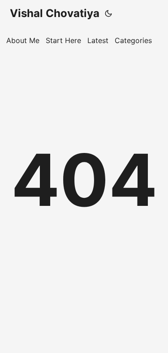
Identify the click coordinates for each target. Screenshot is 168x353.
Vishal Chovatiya (54, 13)
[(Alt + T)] (108, 13)
